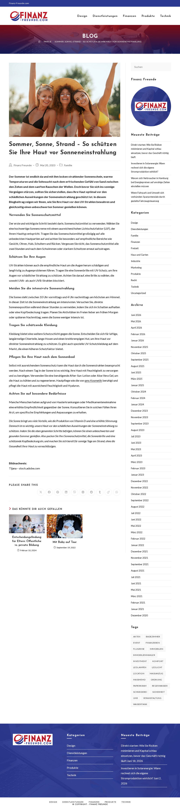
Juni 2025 (136, 372)
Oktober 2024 (138, 391)
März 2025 (136, 378)
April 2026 (136, 327)
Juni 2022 (136, 519)
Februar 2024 (138, 398)
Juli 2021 (135, 577)
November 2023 (139, 417)
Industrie (135, 261)
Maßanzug (156, 673)
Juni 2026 (136, 315)
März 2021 (136, 596)
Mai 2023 (136, 449)
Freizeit (135, 248)
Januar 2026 (137, 340)
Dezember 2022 (139, 481)
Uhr (135, 698)
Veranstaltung (152, 698)
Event (136, 642)
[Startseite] (39, 41)
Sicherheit (158, 692)
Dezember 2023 (139, 410)
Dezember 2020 (139, 615)
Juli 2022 (135, 513)
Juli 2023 (135, 436)
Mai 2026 (136, 321)
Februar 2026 (138, 334)
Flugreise (139, 649)
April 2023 (136, 455)
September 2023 (140, 423)
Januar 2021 (137, 609)
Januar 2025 (137, 385)
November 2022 (139, 487)
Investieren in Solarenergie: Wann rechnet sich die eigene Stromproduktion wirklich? (148, 167)
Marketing (136, 267)
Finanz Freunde (23, 165)
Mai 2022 (136, 525)
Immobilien (156, 649)
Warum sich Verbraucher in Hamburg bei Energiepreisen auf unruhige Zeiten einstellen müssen (150, 182)
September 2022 (140, 500)
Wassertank (140, 704)
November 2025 (139, 347)
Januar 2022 (137, 545)
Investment (140, 661)
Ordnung (156, 679)
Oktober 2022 (138, 494)
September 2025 (140, 359)
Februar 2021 (138, 602)
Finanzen (135, 242)
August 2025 (137, 366)
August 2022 (137, 506)
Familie (68, 165)
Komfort (157, 661)
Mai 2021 (136, 589)
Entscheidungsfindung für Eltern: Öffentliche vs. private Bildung (26, 541)
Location (138, 673)
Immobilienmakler (144, 655)
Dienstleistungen (139, 229)
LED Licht (157, 667)
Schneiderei (140, 692)
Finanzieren (153, 642)
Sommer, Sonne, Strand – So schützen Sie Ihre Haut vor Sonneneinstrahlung (98, 41)
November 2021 (139, 557)
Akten (136, 636)
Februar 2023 (138, 468)
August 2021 (137, 570)
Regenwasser (160, 685)
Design (134, 222)
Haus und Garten (139, 254)
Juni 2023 (136, 442)
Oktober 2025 (138, 353)
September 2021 (140, 564)
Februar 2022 (138, 538)
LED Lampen (139, 667)
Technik (135, 286)
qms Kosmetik (93, 380)
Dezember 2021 (139, 551)
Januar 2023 (137, 474)
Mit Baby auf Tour (65, 542)
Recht (134, 280)
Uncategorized (138, 293)
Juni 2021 (136, 583)
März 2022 (136, 532)
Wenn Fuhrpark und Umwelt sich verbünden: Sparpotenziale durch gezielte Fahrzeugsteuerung (148, 196)
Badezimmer (153, 636)
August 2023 (137, 430)
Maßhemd (139, 679)
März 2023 (136, 462)
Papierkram (140, 685)
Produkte (136, 273)
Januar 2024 (137, 404)
